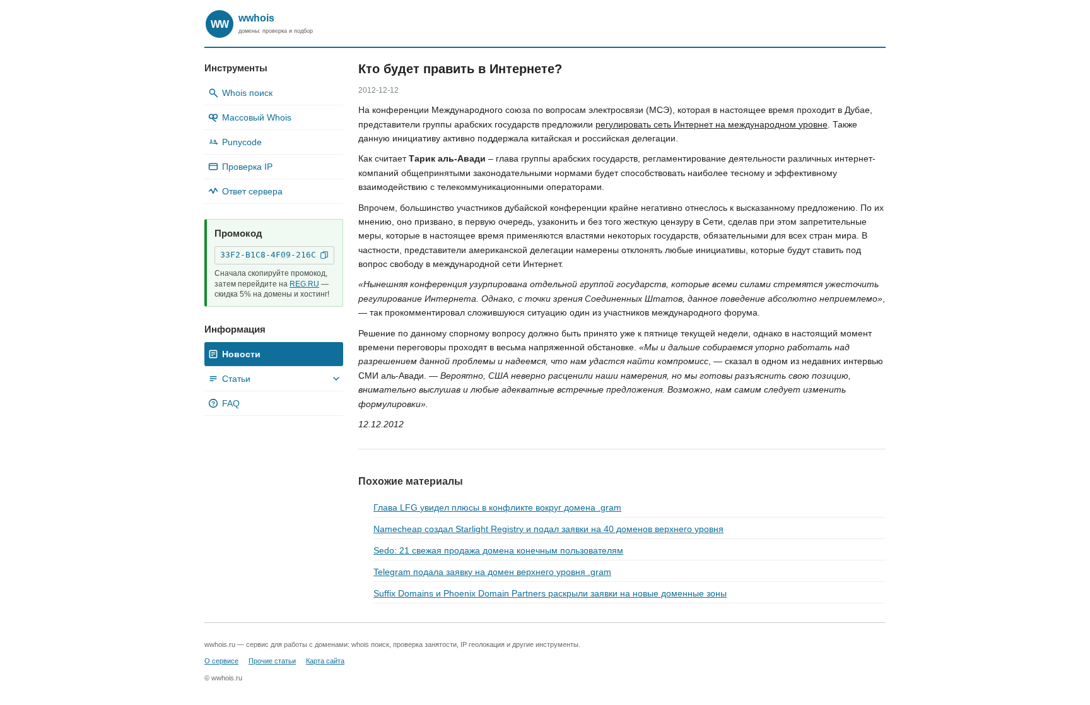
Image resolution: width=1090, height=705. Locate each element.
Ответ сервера (252, 191)
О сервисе (221, 661)
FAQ (225, 403)
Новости (241, 354)
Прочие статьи (272, 661)
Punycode (235, 142)
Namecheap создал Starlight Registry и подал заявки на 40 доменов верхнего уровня (548, 529)
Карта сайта (325, 661)
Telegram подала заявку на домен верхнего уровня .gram (492, 572)
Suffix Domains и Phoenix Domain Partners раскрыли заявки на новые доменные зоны (550, 593)
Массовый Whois (256, 117)
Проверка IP (247, 167)
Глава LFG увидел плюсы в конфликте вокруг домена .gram (497, 507)
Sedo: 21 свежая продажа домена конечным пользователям (498, 550)
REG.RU (304, 284)
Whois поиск (247, 93)
